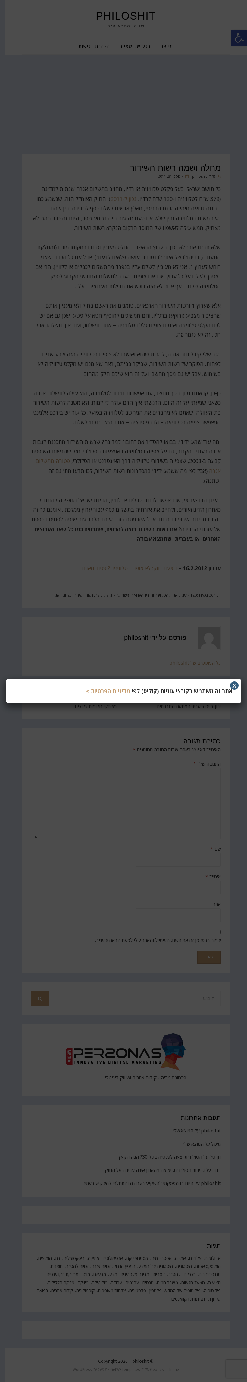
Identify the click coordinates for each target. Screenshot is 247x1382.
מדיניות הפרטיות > (108, 691)
